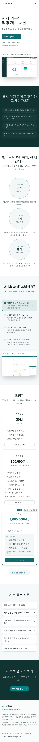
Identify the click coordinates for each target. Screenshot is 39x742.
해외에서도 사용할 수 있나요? (15, 648)
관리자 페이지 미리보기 (10, 42)
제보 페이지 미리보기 (9, 46)
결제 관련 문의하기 (19, 573)
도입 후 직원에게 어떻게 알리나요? (17, 630)
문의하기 (28, 733)
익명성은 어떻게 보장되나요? (15, 605)
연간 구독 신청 (19, 560)
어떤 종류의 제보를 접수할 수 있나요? (17, 621)
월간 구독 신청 (19, 502)
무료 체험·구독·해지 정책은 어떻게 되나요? (17, 639)
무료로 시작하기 (9, 36)
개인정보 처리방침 (16, 733)
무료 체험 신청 (17, 688)
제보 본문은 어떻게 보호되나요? (16, 612)
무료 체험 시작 (19, 445)
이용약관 (5, 733)
